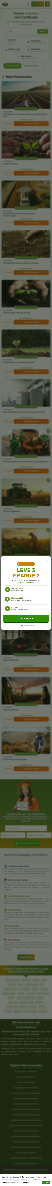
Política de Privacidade (16, 1180)
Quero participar (25, 618)
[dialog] (26, 593)
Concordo (46, 1182)
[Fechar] (48, 560)
